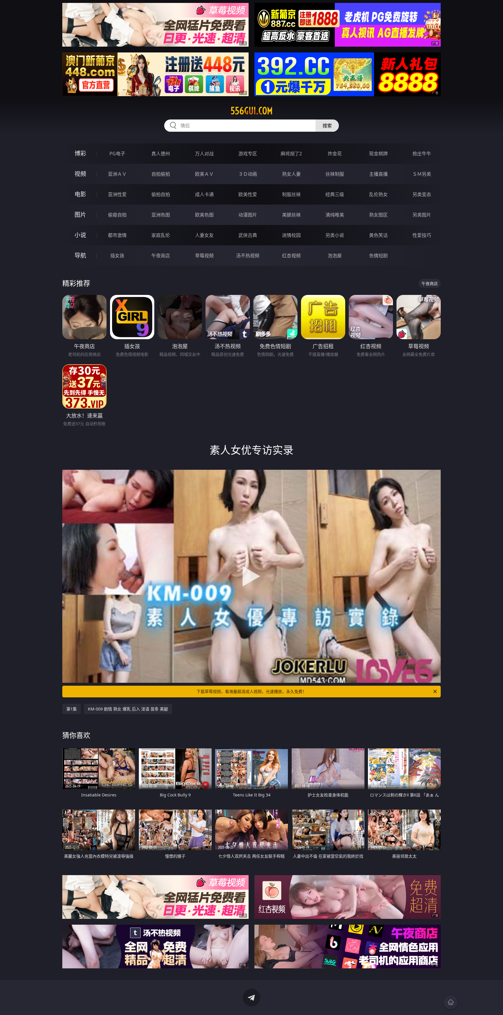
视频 (80, 174)
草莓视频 (204, 255)
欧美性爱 (247, 194)
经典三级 (334, 194)
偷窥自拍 (117, 215)
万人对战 (204, 153)
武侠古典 (247, 235)
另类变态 (421, 194)
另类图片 (421, 215)
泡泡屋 (335, 255)
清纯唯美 (334, 215)
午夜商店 (160, 255)
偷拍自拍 (160, 194)
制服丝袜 (291, 194)
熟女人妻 (291, 174)
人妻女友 (204, 235)
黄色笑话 (378, 235)
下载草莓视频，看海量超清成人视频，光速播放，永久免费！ (251, 691)
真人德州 (160, 153)
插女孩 (117, 255)
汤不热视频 (247, 255)
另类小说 (334, 235)
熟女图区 (378, 215)
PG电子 (117, 153)
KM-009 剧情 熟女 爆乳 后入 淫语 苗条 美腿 (128, 709)
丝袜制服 (334, 174)
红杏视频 (291, 255)
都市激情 (117, 235)
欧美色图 (204, 215)
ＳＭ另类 (421, 174)
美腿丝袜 (291, 215)
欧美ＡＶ (204, 174)
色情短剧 (378, 255)
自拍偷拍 (160, 174)
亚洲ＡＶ (117, 174)
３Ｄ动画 (247, 174)
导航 (80, 255)
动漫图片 (247, 215)
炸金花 (335, 153)
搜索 (327, 125)
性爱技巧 (421, 235)
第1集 (71, 709)
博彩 (80, 153)
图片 (80, 215)
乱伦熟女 (378, 194)
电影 (80, 194)
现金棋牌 (378, 153)
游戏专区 (247, 153)
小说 (80, 235)
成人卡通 (204, 194)
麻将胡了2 (291, 153)
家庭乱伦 (160, 235)
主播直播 (378, 174)
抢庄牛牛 (421, 153)
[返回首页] (451, 1002)
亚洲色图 (160, 215)
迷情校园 (291, 235)
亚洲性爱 (117, 194)
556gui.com (252, 111)
